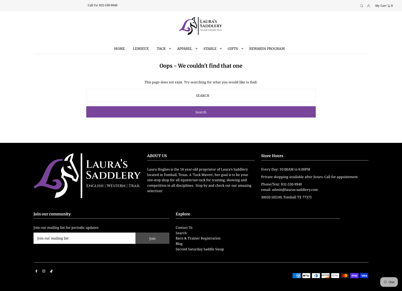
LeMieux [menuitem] (141, 49)
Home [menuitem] (119, 49)
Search (181, 233)
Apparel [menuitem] (184, 49)
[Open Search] (361, 5)
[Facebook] (36, 271)
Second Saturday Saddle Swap (200, 249)
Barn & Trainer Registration (198, 238)
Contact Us (184, 227)
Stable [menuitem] (210, 49)
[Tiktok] (51, 271)
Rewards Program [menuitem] (267, 49)
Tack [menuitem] (161, 49)
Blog (179, 243)
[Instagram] (43, 271)
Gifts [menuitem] (233, 49)
